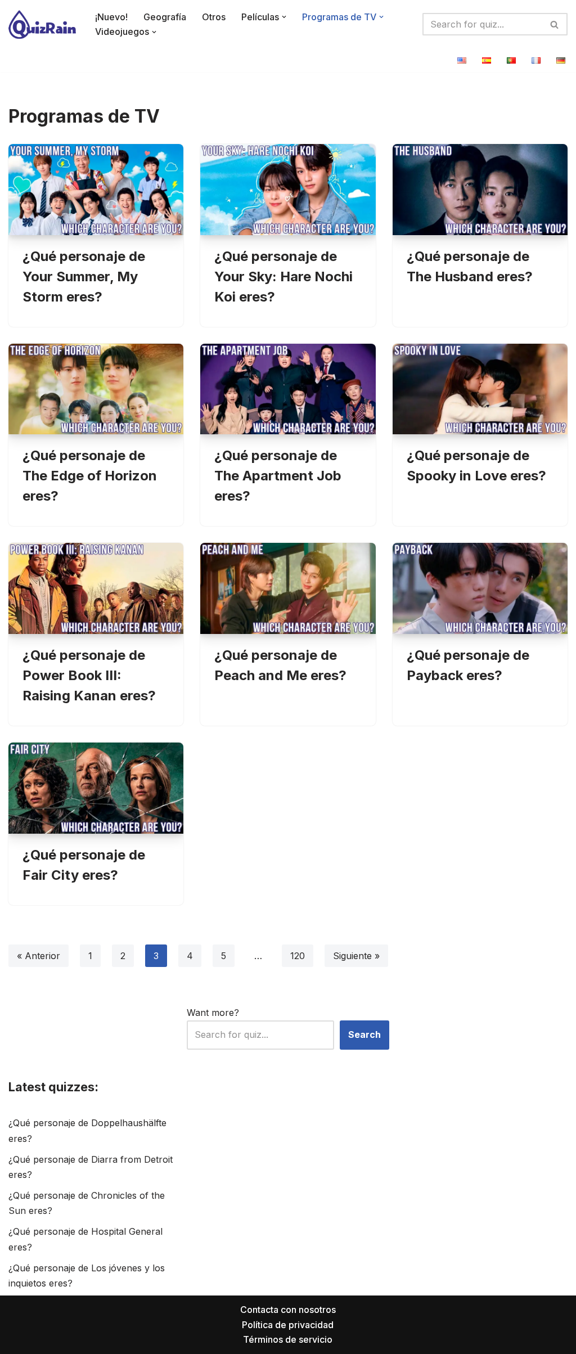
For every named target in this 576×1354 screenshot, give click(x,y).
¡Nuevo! (111, 17)
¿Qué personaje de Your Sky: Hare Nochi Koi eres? (283, 276)
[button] (284, 17)
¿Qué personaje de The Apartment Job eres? (277, 475)
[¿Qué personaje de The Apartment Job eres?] (287, 389)
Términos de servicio (287, 1339)
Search (364, 1034)
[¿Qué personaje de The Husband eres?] (480, 189)
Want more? (213, 1012)
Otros (214, 17)
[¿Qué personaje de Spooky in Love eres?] (480, 389)
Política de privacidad (288, 1324)
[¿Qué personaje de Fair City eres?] (95, 788)
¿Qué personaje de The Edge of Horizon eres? (89, 475)
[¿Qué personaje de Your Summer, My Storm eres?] (95, 189)
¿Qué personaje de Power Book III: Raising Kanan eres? (89, 675)
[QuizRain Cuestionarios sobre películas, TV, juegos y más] (42, 24)
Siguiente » (356, 955)
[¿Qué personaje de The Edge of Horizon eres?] (95, 389)
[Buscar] (555, 24)
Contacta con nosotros (288, 1309)
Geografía (164, 17)
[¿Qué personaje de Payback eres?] (480, 588)
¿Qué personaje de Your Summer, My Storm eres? (83, 276)
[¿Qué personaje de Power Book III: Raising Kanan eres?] (95, 588)
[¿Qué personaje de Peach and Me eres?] (287, 588)
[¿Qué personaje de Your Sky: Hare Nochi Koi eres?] (287, 189)
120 (297, 955)
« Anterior (38, 955)
